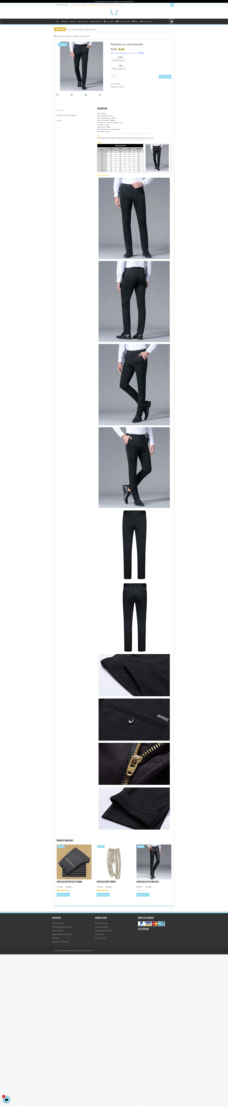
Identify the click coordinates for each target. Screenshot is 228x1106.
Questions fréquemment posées (62, 934)
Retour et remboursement (103, 930)
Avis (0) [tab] (59, 120)
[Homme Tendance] (114, 12)
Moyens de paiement (101, 927)
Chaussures (96, 21)
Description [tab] (60, 110)
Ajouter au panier (165, 77)
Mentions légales (57, 930)
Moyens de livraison (101, 923)
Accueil (57, 21)
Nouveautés (110, 21)
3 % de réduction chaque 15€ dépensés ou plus (82, 29)
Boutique (83, 5)
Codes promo (92, 5)
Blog (136, 21)
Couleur (120, 57)
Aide (120, 5)
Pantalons (69, 36)
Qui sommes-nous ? (58, 923)
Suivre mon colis (103, 5)
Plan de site (55, 938)
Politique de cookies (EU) (60, 941)
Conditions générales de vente (61, 927)
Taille (120, 65)
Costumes (84, 21)
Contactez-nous (148, 21)
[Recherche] (172, 5)
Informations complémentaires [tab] (66, 115)
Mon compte (74, 5)
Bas (74, 21)
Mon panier (113, 5)
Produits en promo (124, 21)
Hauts (65, 21)
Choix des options (63, 894)
